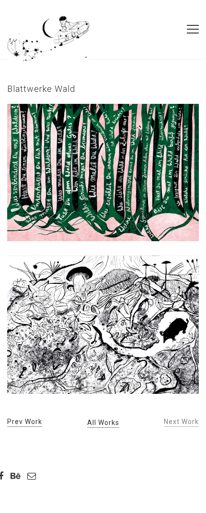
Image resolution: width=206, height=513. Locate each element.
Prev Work (24, 421)
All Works (103, 422)
